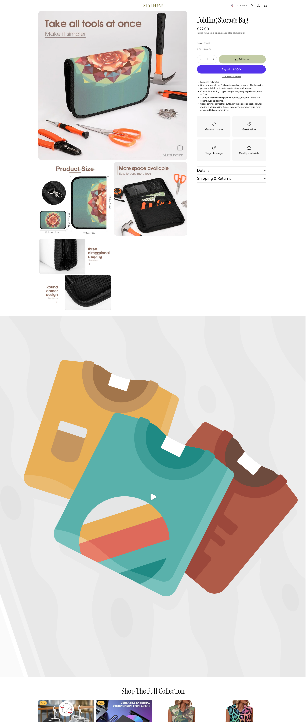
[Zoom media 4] (75, 274)
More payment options (231, 77)
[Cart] (265, 5)
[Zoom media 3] (150, 199)
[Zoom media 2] (75, 199)
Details (203, 170)
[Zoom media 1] (112, 85)
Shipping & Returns (214, 178)
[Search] (251, 5)
